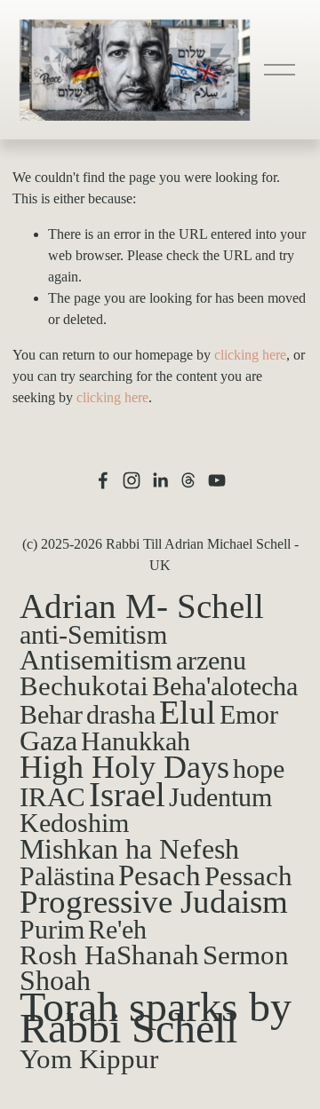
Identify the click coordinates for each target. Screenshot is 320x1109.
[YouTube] (217, 480)
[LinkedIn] (160, 480)
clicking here (250, 354)
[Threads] (188, 480)
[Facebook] (103, 480)
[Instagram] (131, 480)
